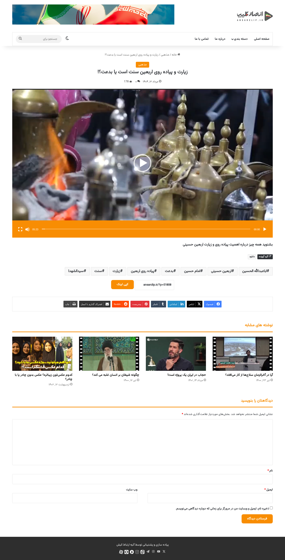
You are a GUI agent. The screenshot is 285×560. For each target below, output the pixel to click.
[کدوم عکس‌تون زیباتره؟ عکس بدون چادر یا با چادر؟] (42, 354)
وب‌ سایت (131, 489)
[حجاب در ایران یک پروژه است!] (176, 354)
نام (270, 471)
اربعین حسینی (221, 271)
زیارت (116, 271)
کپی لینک (122, 284)
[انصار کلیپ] (255, 16)
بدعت (169, 271)
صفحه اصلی (261, 39)
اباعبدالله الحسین (254, 271)
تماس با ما (202, 39)
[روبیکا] (126, 552)
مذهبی (165, 55)
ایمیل (268, 489)
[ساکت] (27, 229)
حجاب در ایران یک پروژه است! (187, 375)
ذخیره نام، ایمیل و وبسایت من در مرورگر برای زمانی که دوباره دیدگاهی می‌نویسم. (222, 508)
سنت (98, 271)
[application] (142, 163)
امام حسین (192, 271)
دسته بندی (241, 39)
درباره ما (220, 39)
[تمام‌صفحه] (20, 229)
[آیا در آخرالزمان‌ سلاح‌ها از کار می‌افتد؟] (243, 354)
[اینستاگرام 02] (137, 552)
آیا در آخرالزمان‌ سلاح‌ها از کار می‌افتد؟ (249, 375)
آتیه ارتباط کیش (125, 545)
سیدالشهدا (76, 271)
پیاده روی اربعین (142, 271)
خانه (174, 55)
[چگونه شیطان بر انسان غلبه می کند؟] (109, 354)
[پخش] (265, 229)
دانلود (252, 257)
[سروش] (131, 552)
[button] (142, 163)
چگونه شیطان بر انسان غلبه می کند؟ (115, 375)
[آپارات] (121, 552)
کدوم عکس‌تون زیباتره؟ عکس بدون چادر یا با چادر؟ (43, 377)
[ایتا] (142, 552)
